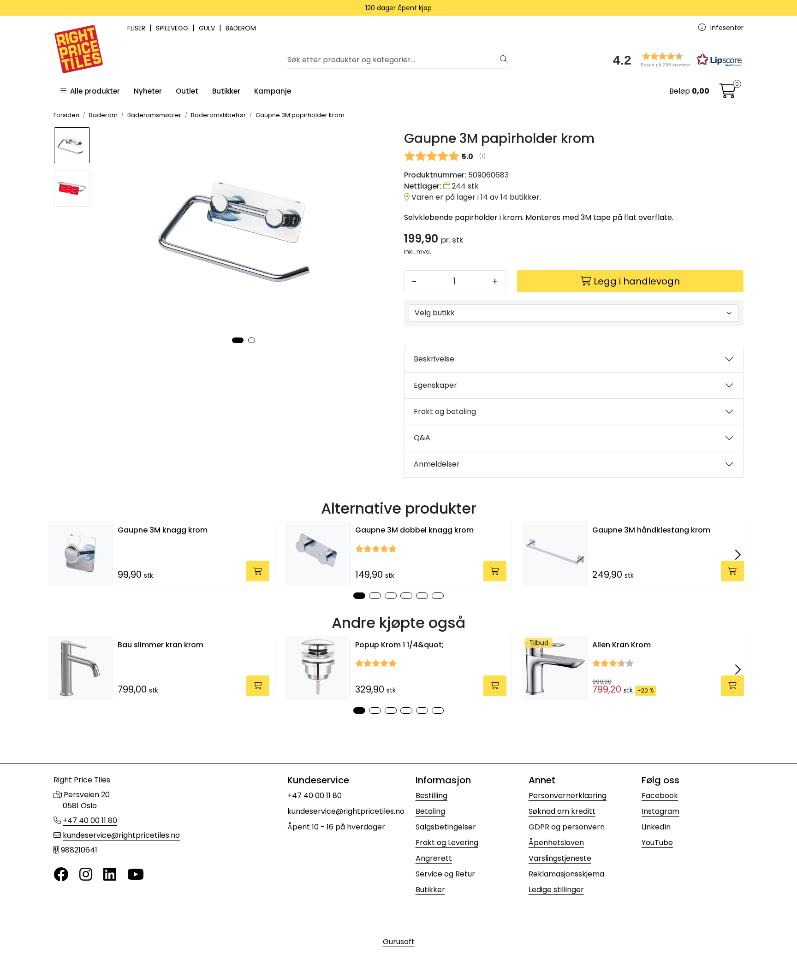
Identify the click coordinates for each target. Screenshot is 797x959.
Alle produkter (93, 91)
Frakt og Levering (447, 842)
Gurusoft (399, 941)
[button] (674, 59)
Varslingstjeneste (560, 858)
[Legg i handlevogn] (257, 571)
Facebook (660, 795)
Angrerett (434, 858)
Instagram (660, 811)
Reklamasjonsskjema (566, 874)
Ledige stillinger (556, 889)
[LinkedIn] (109, 875)
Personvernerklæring (568, 795)
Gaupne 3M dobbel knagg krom (414, 530)
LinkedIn (656, 827)
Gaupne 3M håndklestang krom (651, 530)
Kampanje (272, 91)
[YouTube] (135, 875)
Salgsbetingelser (446, 827)
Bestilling (431, 795)
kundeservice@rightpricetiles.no (121, 835)
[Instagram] (85, 875)
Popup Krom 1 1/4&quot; (399, 644)
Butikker (226, 91)
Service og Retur (445, 874)
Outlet (187, 91)
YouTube (657, 842)
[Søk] (504, 60)
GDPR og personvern (567, 827)
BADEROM (241, 28)
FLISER (137, 28)
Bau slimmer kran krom (160, 644)
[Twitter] (61, 875)
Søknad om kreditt (562, 811)
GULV (208, 28)
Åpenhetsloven (556, 842)
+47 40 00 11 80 (90, 820)
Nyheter (148, 91)
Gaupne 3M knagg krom (163, 530)
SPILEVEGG (173, 28)
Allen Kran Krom (621, 644)
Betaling (430, 811)
